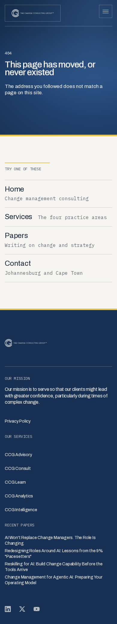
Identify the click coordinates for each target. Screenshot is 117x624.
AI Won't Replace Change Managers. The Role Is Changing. (50, 540)
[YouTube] (36, 609)
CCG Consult (18, 468)
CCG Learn (15, 482)
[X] (22, 609)
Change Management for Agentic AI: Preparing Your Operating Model (54, 580)
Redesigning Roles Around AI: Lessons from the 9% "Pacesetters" (54, 554)
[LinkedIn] (7, 609)
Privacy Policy (18, 421)
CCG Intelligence (21, 510)
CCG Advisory (18, 455)
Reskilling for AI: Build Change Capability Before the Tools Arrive (54, 567)
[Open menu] (105, 11)
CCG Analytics (19, 496)
